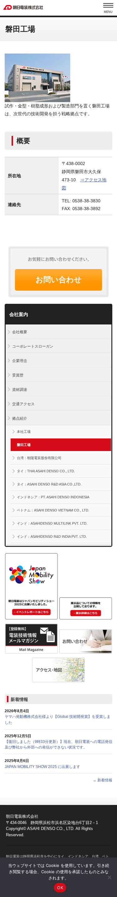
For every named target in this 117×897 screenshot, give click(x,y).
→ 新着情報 (102, 780)
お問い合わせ (59, 279)
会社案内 (18, 314)
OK (60, 887)
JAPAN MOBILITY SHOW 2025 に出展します (42, 767)
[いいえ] (109, 877)
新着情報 (19, 699)
